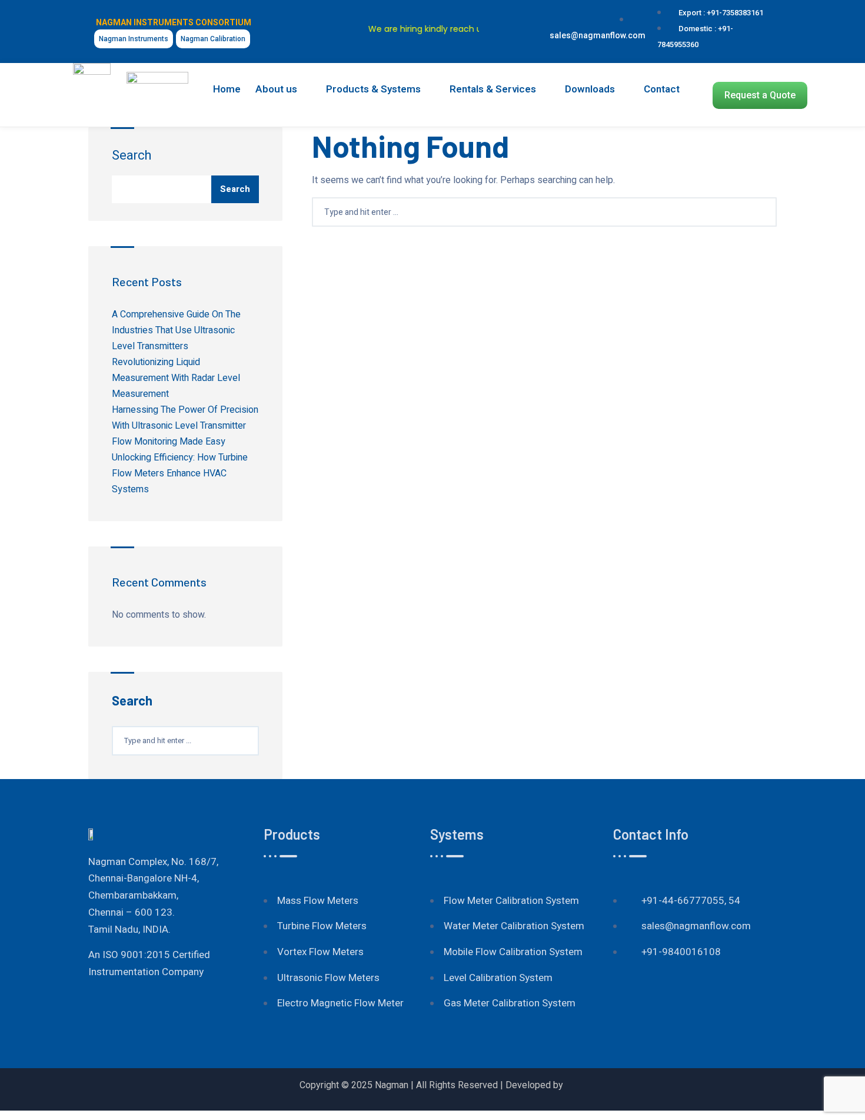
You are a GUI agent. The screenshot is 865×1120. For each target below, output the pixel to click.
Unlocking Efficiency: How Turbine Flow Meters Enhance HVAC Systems (180, 473)
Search (131, 155)
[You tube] (499, 16)
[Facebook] (625, 1005)
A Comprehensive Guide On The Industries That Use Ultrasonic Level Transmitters (176, 330)
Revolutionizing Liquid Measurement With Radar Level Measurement (176, 378)
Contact (662, 89)
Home (227, 89)
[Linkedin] (519, 16)
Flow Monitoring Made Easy (168, 442)
